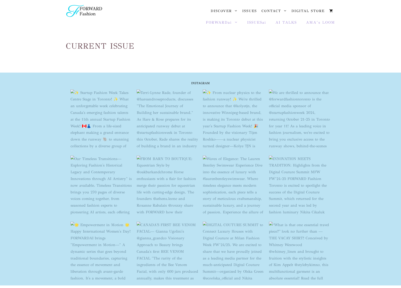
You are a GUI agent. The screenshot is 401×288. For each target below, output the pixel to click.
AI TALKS (286, 22)
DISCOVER (221, 11)
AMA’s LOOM (320, 22)
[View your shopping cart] (331, 10)
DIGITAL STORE (308, 11)
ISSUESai (256, 22)
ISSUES (249, 11)
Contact (271, 11)
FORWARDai (219, 22)
